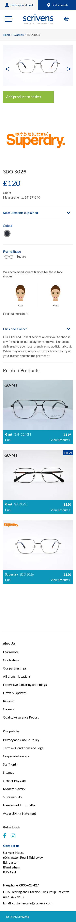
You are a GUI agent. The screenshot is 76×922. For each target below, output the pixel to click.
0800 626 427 (29, 885)
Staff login (10, 764)
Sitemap (8, 772)
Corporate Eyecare (16, 756)
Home (7, 34)
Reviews (9, 701)
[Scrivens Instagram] (13, 836)
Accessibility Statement (19, 813)
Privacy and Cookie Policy (21, 740)
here (25, 313)
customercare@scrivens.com (32, 903)
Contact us (11, 845)
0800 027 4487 (13, 897)
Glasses (19, 34)
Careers (8, 709)
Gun (7, 233)
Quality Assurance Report (21, 717)
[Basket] (66, 18)
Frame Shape (12, 251)
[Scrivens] (38, 19)
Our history (11, 660)
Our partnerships (15, 668)
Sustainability (12, 797)
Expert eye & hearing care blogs (25, 684)
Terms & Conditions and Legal (23, 748)
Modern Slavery (14, 789)
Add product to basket (23, 96)
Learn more (11, 652)
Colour (8, 225)
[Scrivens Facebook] (4, 836)
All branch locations (17, 676)
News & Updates (15, 693)
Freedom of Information (19, 805)
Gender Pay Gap (14, 780)
